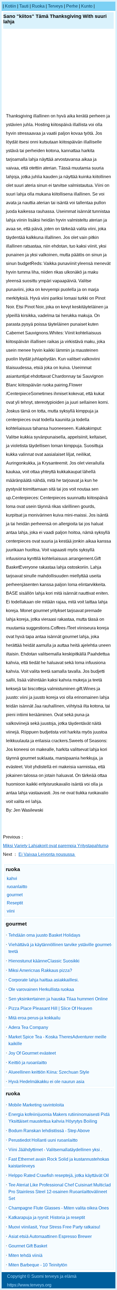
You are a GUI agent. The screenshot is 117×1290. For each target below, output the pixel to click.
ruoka (38, 6)
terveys (55, 6)
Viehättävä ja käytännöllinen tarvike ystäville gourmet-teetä (60, 948)
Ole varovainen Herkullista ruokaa (41, 989)
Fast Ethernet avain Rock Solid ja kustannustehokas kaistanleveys (58, 1162)
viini (11, 911)
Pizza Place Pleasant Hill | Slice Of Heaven (50, 1008)
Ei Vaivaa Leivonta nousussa (47, 854)
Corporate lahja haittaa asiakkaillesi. (43, 980)
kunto (87, 6)
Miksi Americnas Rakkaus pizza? (40, 970)
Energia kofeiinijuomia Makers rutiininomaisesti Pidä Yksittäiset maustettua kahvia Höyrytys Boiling (59, 1117)
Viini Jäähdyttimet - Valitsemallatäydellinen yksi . (55, 1149)
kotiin (10, 6)
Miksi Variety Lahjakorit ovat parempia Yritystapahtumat (57, 845)
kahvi (12, 878)
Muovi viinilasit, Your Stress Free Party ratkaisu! (54, 1227)
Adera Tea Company (28, 1027)
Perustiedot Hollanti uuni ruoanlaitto (43, 1140)
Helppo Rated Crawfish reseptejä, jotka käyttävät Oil (58, 1175)
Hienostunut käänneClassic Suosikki (43, 961)
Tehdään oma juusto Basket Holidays (44, 935)
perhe (72, 6)
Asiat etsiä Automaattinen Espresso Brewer (50, 1236)
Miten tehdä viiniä (25, 1255)
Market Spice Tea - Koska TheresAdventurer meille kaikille (57, 1040)
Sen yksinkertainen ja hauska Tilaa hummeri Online (58, 999)
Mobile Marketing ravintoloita (36, 1105)
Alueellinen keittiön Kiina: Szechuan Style (48, 1072)
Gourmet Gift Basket (27, 1246)
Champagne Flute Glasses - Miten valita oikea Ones (58, 1208)
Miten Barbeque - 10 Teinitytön (37, 1265)
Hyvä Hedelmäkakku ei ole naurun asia (46, 1081)
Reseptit (15, 903)
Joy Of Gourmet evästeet (32, 1053)
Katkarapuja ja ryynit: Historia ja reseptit (46, 1217)
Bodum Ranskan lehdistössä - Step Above (49, 1130)
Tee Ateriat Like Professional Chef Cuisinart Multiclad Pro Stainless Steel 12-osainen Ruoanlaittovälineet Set (59, 1192)
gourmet (15, 894)
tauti (24, 6)
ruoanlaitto (17, 886)
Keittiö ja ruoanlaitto (27, 1062)
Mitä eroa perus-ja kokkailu (34, 1018)
